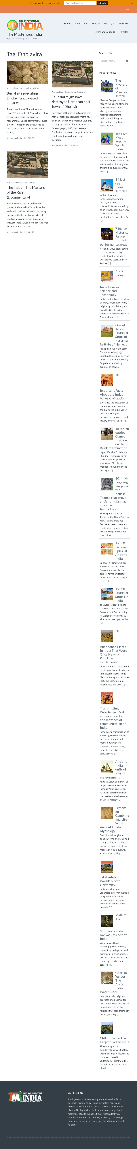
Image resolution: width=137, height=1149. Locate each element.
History (108, 23)
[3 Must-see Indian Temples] (107, 191)
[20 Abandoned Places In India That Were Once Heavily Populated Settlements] (107, 642)
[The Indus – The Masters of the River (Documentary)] (27, 164)
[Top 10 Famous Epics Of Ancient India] (107, 555)
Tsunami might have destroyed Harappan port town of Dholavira (71, 102)
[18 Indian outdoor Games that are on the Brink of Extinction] (107, 440)
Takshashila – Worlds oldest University (110, 881)
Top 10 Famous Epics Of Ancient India (121, 550)
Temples (123, 31)
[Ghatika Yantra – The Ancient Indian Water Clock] (107, 984)
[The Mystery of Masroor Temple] (107, 92)
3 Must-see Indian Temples (121, 185)
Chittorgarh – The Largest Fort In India (114, 1040)
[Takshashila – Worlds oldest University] (107, 873)
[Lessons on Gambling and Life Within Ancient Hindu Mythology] (107, 819)
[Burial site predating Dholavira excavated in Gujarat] (27, 72)
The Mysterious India (24, 34)
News (94, 23)
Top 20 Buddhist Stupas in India (121, 594)
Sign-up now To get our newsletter (45, 3)
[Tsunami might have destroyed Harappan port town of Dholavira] (72, 74)
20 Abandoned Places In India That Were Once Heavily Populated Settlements (113, 646)
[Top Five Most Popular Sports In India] (107, 145)
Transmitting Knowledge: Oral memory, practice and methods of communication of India (113, 717)
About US (80, 23)
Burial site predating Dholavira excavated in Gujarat (24, 98)
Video (32, 182)
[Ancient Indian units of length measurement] (107, 773)
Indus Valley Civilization (30, 88)
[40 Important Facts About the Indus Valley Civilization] (107, 386)
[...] (116, 125)
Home (67, 23)
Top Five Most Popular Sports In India (121, 141)
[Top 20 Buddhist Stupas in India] (107, 600)
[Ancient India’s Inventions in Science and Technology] (107, 283)
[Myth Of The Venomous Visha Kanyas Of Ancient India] (107, 927)
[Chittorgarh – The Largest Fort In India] (107, 1034)
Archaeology (12, 88)
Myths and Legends (104, 31)
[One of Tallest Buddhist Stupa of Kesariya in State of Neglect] (107, 337)
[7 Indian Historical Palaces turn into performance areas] (107, 240)
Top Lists (123, 23)
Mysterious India (14, 138)
